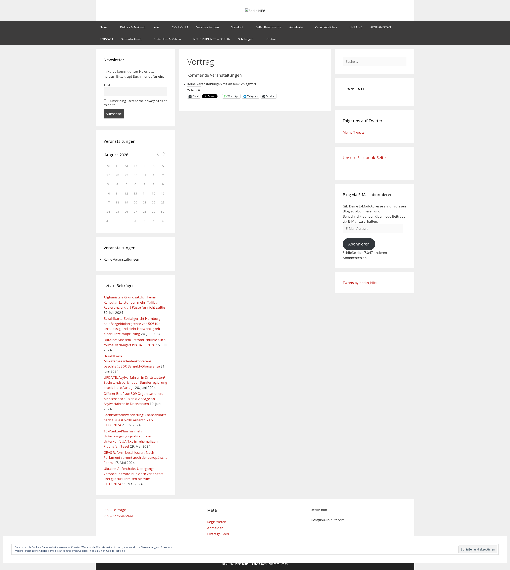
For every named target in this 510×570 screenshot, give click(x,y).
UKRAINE (355, 27)
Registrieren (216, 521)
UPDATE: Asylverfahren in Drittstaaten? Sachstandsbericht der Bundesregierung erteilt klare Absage (135, 382)
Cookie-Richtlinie (115, 550)
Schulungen (245, 39)
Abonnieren (359, 244)
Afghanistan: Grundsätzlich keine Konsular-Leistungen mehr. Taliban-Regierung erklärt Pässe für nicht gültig (134, 302)
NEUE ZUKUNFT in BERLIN (211, 39)
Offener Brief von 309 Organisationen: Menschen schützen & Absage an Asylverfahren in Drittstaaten (133, 398)
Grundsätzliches (326, 27)
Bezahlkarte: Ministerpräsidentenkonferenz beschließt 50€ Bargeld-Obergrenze (132, 361)
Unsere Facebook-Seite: (365, 157)
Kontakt (271, 39)
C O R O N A (180, 27)
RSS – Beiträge (115, 509)
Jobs (156, 27)
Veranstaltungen (207, 27)
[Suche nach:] (374, 61)
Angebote (296, 27)
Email (107, 84)
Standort (237, 27)
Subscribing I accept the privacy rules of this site (135, 103)
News (104, 27)
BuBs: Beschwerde (268, 27)
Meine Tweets (353, 132)
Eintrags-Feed (218, 534)
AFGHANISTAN (380, 27)
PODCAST (106, 39)
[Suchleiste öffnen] (408, 39)
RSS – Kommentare (118, 516)
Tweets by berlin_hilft (360, 282)
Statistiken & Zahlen (167, 39)
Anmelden (215, 528)
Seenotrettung (131, 39)
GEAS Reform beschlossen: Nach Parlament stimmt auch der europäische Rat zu (135, 457)
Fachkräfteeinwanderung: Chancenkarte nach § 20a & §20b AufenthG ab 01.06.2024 (135, 420)
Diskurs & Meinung (132, 27)
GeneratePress (277, 564)
